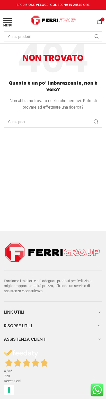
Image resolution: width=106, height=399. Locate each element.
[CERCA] (96, 36)
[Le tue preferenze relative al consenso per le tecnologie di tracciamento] (9, 390)
